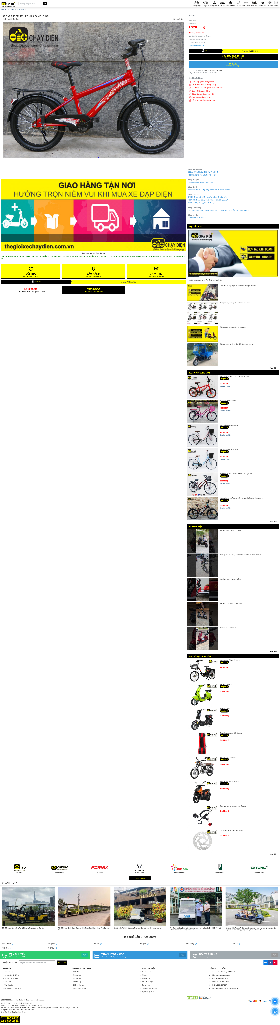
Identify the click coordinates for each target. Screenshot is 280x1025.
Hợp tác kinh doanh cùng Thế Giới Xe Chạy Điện (205, 280)
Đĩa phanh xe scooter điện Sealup (231, 830)
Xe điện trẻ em (230, 6)
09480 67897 (224, 982)
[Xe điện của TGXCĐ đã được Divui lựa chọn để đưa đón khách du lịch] (140, 906)
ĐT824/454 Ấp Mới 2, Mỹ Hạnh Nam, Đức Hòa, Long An (207, 197)
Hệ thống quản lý (148, 991)
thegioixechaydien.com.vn (36, 1000)
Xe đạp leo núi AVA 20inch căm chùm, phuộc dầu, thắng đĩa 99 (241, 498)
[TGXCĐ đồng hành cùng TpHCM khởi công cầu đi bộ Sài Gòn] (28, 906)
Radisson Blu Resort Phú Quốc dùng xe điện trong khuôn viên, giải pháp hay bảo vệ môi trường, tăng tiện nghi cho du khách (251, 929)
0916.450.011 (223, 978)
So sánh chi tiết (225, 386)
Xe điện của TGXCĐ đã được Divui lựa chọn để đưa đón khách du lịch (138, 928)
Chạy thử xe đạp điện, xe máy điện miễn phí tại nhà (238, 285)
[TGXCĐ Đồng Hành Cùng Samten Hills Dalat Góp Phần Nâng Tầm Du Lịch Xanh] (84, 906)
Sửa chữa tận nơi (10, 972)
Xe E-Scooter (246, 6)
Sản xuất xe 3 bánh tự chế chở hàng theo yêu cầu (237, 344)
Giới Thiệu (76, 972)
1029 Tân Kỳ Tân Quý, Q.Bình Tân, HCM (202, 175)
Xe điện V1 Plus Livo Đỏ (228, 628)
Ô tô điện (222, 6)
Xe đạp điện (197, 6)
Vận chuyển (8, 985)
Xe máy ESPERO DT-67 (228, 757)
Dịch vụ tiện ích (78, 985)
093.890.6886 (217, 70)
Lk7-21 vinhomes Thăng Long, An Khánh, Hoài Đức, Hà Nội (209, 189)
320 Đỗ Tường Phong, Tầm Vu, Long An (202, 203)
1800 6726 (207, 70)
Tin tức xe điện (147, 972)
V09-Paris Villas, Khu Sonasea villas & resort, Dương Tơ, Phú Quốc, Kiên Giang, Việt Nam (219, 210)
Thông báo (77, 978)
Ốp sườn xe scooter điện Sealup (231, 733)
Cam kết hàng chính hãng (201, 91)
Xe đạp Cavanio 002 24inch (229, 449)
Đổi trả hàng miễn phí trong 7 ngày (204, 85)
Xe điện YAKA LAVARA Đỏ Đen (230, 530)
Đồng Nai (52, 943)
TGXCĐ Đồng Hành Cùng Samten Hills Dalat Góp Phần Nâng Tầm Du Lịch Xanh (83, 929)
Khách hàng (9, 883)
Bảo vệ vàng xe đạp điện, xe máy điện (233, 327)
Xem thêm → (274, 368)
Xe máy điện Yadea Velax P (229, 781)
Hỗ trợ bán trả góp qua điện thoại (203, 100)
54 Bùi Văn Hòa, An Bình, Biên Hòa (200, 182)
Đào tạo (144, 975)
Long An (144, 943)
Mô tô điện (254, 6)
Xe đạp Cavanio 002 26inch (229, 425)
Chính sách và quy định (12, 988)
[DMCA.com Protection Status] (192, 997)
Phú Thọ (52, 948)
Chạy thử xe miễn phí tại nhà (201, 97)
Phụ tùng (238, 6)
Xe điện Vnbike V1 (226, 684)
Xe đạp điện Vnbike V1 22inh (230, 660)
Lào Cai (236, 943)
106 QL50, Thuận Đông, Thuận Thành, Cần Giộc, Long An (208, 200)
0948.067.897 (222, 985)
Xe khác (270, 6)
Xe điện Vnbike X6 (226, 709)
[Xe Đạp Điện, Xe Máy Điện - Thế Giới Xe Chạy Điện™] (9, 3)
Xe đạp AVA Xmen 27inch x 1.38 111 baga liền (236, 474)
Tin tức (276, 6)
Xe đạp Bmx (14, 19)
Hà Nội (97, 943)
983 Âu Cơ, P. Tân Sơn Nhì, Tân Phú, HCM (203, 172)
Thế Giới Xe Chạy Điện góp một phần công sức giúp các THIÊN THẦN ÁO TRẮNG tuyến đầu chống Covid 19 (195, 929)
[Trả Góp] (10, 1019)
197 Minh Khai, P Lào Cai (197, 217)
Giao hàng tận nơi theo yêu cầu (203, 81)
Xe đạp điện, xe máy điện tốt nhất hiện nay (234, 303)
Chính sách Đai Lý (79, 988)
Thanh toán (77, 975)
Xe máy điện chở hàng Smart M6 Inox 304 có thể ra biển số (240, 555)
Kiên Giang (191, 943)
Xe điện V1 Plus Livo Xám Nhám (231, 603)
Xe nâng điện (262, 6)
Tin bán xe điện (147, 982)
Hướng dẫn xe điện (11, 978)
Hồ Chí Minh (7, 943)
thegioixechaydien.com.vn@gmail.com (225, 988)
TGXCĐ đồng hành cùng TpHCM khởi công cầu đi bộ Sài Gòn (23, 928)
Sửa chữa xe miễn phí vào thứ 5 (203, 94)
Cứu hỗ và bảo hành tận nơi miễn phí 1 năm (207, 88)
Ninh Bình (6, 948)
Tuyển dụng (146, 985)
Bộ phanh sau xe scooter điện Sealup (233, 806)
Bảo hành (7, 982)
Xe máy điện (205, 6)
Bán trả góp (77, 982)
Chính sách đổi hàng (11, 975)
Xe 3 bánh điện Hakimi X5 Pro (230, 579)
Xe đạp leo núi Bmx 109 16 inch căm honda (235, 376)
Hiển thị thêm (140, 878)
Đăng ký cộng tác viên (149, 988)
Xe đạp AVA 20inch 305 (228, 401)
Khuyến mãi (146, 978)
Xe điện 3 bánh (214, 6)
